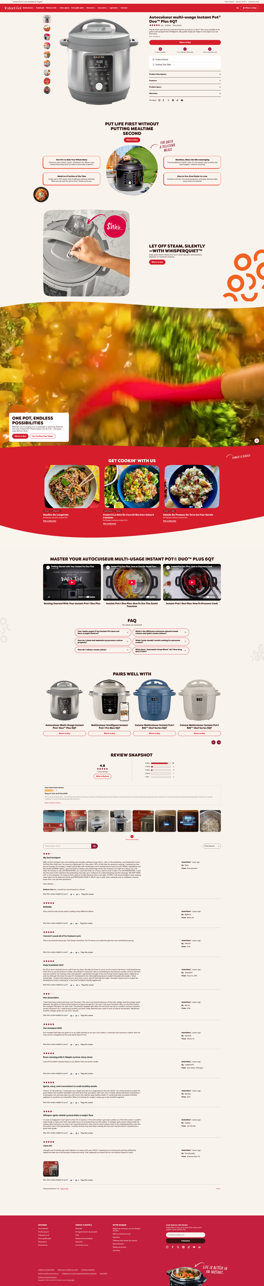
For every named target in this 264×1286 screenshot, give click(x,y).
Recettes (116, 1237)
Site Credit (71, 1280)
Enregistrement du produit (86, 1232)
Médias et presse (119, 1247)
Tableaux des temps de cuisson (125, 1240)
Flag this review (87, 894)
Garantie (78, 1242)
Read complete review (52, 803)
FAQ (77, 1235)
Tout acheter (43, 1229)
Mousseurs (42, 1242)
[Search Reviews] (94, 846)
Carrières (116, 1250)
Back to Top (64, 1189)
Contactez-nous (81, 1245)
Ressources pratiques (84, 1238)
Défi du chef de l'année (122, 1234)
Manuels (78, 1229)
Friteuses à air (43, 1235)
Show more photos (132, 839)
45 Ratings (168, 25)
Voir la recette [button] (49, 521)
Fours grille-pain (44, 1238)
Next (218, 1189)
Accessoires (42, 1245)
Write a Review (177, 25)
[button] (238, 8)
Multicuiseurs (43, 1232)
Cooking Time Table (163, 64)
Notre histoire (118, 1244)
